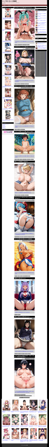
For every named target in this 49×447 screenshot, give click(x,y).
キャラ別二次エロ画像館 (9, 1)
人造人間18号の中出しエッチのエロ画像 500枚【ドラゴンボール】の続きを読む (24, 81)
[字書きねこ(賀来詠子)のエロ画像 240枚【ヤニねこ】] (24, 349)
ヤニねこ (16, 314)
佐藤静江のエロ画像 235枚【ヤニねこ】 (20, 278)
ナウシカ (18, 129)
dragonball (16, 44)
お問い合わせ (9, 5)
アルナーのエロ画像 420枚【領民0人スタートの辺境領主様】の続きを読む (24, 273)
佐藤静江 (19, 314)
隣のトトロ (32, 159)
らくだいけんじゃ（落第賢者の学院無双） (29, 358)
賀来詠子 (29, 353)
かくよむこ (16, 353)
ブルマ (28, 44)
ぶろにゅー (4, 127)
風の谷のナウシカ (22, 129)
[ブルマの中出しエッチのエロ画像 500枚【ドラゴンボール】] (24, 39)
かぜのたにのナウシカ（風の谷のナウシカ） (25, 87)
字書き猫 (26, 353)
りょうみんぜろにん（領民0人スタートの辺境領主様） (28, 240)
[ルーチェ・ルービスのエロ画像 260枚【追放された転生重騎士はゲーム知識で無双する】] (24, 231)
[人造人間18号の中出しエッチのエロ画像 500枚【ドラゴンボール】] (24, 78)
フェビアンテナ (4, 126)
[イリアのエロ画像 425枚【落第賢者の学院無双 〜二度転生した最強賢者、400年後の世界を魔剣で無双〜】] (24, 389)
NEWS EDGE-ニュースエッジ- (6, 124)
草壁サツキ (28, 159)
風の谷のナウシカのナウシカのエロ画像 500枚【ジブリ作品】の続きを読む (24, 126)
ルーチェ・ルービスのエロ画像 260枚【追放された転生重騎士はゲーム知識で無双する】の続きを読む (24, 234)
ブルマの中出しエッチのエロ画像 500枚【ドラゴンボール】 (23, 7)
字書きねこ (23, 353)
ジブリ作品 (33, 87)
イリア (15, 394)
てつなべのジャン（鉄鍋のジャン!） (30, 163)
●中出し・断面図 (28, 9)
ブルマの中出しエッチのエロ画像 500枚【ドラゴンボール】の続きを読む (24, 42)
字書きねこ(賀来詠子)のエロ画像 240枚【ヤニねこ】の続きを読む (24, 351)
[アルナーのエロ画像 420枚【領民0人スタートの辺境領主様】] (24, 270)
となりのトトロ (32, 133)
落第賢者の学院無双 (23, 394)
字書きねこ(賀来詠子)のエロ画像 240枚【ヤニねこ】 (22, 316)
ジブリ (15, 129)
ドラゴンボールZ (24, 44)
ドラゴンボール (32, 9)
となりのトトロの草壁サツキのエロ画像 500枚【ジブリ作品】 (23, 131)
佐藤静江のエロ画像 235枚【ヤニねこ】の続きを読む (22, 312)
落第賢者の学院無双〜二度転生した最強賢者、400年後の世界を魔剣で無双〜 (23, 395)
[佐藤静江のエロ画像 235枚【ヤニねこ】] (24, 310)
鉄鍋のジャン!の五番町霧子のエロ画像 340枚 (21, 161)
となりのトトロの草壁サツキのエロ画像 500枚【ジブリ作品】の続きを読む (24, 156)
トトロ (21, 159)
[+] (45, 70)
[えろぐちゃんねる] (8, 132)
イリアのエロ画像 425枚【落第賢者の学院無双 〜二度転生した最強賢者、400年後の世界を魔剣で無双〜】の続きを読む (24, 392)
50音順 (4, 5)
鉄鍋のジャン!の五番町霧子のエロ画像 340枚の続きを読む (23, 192)
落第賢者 (18, 394)
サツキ (15, 159)
